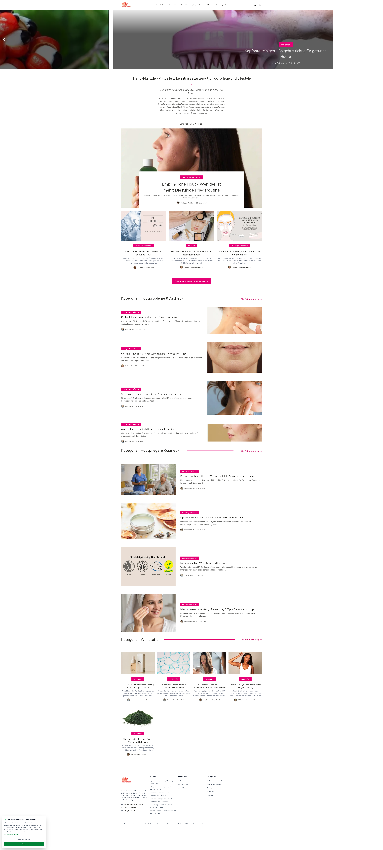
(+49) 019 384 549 (130, 808)
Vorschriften (124, 824)
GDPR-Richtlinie (171, 824)
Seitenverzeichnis (198, 824)
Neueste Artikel (161, 5)
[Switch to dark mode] (260, 5)
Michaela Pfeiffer (183, 784)
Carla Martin (182, 781)
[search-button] (255, 5)
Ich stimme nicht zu (24, 839)
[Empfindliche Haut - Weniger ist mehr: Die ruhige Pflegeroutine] (191, 168)
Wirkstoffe (229, 5)
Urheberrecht (134, 824)
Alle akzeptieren (24, 844)
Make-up (210, 5)
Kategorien (211, 776)
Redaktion (182, 776)
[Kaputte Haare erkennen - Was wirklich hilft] (191, 39)
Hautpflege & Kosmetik (197, 5)
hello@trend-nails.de (130, 811)
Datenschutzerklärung (11, 834)
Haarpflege (220, 5)
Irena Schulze (182, 788)
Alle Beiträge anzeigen (251, 299)
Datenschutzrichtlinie (147, 824)
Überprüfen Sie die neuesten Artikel (191, 281)
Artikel (153, 776)
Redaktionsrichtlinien (184, 824)
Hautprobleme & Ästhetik (178, 5)
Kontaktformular (159, 824)
